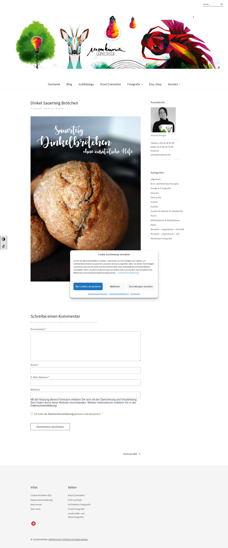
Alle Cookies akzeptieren (88, 286)
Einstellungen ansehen (141, 286)
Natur (153, 224)
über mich (35, 508)
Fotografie (133, 84)
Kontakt (173, 84)
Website (35, 389)
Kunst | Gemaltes (110, 84)
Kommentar (38, 329)
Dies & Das (156, 197)
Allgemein (156, 179)
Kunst (153, 215)
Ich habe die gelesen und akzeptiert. (68, 414)
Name (35, 364)
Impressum (135, 294)
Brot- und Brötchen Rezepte (165, 183)
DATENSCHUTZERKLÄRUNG (75, 539)
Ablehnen (115, 286)
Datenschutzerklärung (129, 272)
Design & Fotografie (161, 188)
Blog (69, 84)
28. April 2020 (36, 108)
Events (154, 201)
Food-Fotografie (76, 508)
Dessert (155, 192)
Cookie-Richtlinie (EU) (41, 495)
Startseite (54, 84)
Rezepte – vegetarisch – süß (165, 233)
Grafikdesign (86, 84)
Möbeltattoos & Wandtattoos (165, 220)
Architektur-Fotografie (79, 504)
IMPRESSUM (55, 539)
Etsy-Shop (155, 84)
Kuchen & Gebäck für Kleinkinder (167, 211)
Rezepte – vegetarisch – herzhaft (167, 229)
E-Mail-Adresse (40, 377)
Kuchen (154, 206)
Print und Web (75, 499)
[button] (33, 523)
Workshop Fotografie (161, 238)
